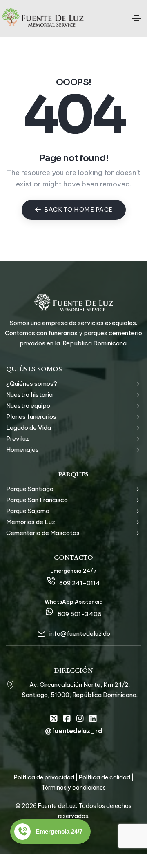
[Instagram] (80, 719)
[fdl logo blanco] (73, 302)
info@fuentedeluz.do (79, 633)
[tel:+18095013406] (49, 612)
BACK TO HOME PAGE (78, 209)
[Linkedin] (93, 719)
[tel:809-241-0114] (51, 581)
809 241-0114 (79, 583)
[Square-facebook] (67, 719)
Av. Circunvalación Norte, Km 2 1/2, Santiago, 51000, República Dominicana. (80, 690)
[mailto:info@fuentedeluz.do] (41, 634)
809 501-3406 (80, 614)
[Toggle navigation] (136, 18)
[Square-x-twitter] (54, 719)
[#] (10, 684)
